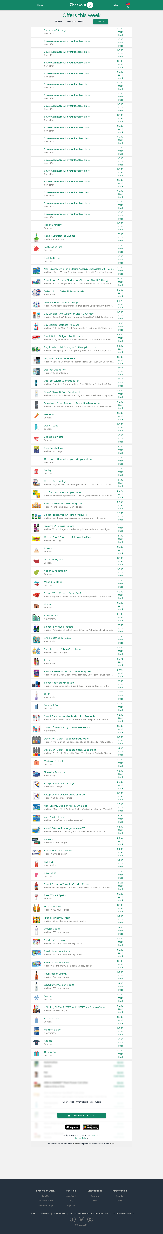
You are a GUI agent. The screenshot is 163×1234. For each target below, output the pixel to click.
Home (40, 5)
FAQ (71, 1200)
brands (76, 1143)
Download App (45, 1205)
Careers (95, 1196)
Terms (93, 1135)
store (112, 1143)
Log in (114, 5)
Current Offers (45, 1200)
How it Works (71, 1196)
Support (71, 1205)
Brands (119, 1196)
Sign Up (101, 21)
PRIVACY (45, 1213)
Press (94, 1200)
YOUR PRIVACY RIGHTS (123, 1213)
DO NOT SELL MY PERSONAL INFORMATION (89, 1213)
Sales (119, 1200)
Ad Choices (59, 1213)
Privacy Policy (81, 1138)
